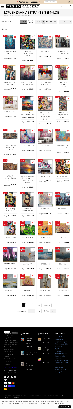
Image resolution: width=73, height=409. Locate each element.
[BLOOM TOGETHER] (10, 228)
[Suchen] (61, 6)
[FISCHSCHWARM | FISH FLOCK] (10, 42)
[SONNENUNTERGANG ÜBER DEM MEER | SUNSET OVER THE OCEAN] (27, 166)
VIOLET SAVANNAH (10, 264)
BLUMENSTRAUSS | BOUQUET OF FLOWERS (63, 84)
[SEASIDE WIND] (45, 254)
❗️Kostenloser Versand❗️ (28, 2)
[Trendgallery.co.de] (23, 6)
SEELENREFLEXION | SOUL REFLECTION (63, 52)
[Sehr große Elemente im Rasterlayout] (51, 22)
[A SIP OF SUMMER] (27, 228)
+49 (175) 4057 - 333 (10, 372)
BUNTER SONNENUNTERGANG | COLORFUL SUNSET (27, 115)
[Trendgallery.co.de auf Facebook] (5, 377)
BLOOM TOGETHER (10, 237)
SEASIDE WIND (45, 264)
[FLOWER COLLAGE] (10, 103)
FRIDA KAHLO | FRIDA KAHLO (10, 210)
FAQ (62, 395)
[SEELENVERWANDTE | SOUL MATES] (10, 72)
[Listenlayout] (55, 22)
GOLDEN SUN (63, 264)
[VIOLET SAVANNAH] (10, 254)
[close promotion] (69, 2)
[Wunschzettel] (65, 6)
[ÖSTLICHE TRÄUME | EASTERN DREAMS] (27, 72)
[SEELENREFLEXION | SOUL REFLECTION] (62, 42)
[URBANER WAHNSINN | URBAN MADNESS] (10, 166)
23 (39, 305)
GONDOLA (63, 237)
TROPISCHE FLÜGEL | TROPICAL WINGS (45, 83)
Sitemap (16, 397)
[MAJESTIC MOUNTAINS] (22, 364)
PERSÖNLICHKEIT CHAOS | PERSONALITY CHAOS (45, 116)
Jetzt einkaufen (50, 1)
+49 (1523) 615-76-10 (10, 370)
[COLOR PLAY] (39, 359)
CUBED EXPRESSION (63, 290)
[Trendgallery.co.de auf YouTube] (5, 380)
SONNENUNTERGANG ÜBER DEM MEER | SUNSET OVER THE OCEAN (27, 179)
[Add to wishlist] (15, 37)
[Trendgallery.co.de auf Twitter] (8, 377)
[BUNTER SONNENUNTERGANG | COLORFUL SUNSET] (27, 103)
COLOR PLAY (47, 359)
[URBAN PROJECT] (45, 42)
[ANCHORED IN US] (62, 199)
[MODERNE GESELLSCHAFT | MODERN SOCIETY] (27, 42)
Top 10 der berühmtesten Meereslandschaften (61, 351)
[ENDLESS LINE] (45, 199)
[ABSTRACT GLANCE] (45, 281)
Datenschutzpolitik (35, 395)
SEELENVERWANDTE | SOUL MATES (10, 83)
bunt (5, 29)
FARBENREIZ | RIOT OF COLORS (30, 341)
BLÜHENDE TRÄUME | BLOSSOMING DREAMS (10, 147)
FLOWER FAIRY (45, 176)
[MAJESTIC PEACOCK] (27, 136)
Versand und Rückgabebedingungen (15, 395)
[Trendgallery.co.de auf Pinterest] (12, 377)
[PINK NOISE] (45, 136)
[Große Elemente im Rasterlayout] (47, 22)
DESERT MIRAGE (45, 237)
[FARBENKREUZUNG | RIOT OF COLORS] (62, 136)
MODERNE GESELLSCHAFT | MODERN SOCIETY (27, 54)
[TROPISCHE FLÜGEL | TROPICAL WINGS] (45, 72)
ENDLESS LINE (45, 209)
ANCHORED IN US (62, 209)
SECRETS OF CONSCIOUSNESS (27, 210)
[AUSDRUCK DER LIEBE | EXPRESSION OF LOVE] (62, 103)
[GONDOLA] (62, 228)
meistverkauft (65, 21)
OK (39, 311)
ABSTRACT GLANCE (45, 290)
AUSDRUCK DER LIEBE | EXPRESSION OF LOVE (63, 115)
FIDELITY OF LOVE (62, 176)
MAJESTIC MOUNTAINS (30, 364)
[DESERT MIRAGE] (45, 228)
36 (37, 21)
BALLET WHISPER (46, 349)
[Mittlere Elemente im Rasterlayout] (43, 22)
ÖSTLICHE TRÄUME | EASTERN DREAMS (27, 83)
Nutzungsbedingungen (51, 395)
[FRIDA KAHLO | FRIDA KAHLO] (10, 199)
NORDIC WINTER (10, 290)
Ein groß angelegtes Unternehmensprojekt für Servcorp (61, 344)
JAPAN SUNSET (27, 264)
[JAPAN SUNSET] (27, 254)
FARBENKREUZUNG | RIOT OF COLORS (63, 146)
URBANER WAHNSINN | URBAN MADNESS (10, 178)
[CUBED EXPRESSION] (62, 281)
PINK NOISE (45, 145)
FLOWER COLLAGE (10, 112)
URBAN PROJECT (45, 51)
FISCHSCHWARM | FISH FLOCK (10, 52)
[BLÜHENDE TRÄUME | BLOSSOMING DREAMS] (10, 136)
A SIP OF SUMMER (27, 237)
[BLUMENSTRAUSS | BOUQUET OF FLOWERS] (62, 72)
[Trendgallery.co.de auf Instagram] (15, 377)
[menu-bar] (3, 6)
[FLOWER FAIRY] (45, 166)
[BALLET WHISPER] (39, 348)
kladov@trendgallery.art (10, 367)
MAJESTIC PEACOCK (27, 145)
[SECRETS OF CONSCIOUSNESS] (27, 199)
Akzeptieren (64, 406)
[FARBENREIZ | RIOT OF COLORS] (22, 339)
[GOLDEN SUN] (62, 254)
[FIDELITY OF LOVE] (62, 166)
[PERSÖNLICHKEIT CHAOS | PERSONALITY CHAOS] (45, 103)
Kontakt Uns (7, 397)
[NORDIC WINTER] (10, 281)
